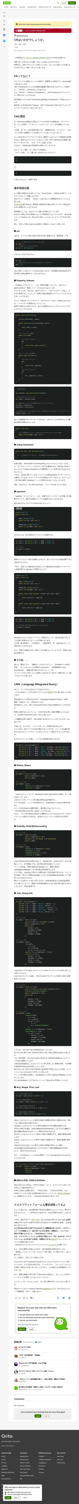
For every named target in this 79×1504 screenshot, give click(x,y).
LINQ (24, 44)
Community (18, 204)
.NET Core (35, 1220)
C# (15, 44)
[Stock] (4, 21)
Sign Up (47, 1416)
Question (22, 7)
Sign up (16, 1498)
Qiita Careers (69, 7)
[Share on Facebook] (4, 35)
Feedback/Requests (8, 1472)
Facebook (42, 1466)
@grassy (47, 1289)
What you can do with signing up (28, 1324)
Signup (72, 3)
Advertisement (6, 1479)
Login (64, 3)
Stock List (13, 7)
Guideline (4, 1466)
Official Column (45, 7)
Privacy (4, 1463)
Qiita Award (23, 1472)
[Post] (4, 29)
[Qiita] (7, 2)
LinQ (31, 689)
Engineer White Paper (27, 1475)
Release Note (24, 1456)
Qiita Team (60, 1456)
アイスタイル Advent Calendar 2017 (36, 58)
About (3, 1456)
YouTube (41, 1469)
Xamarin (53, 1239)
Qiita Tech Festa (25, 1469)
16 (4, 16)
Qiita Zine (60, 1459)
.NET (19, 44)
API (21, 1479)
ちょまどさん (53, 1245)
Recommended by (29, 1342)
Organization (57, 7)
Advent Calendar (25, 1466)
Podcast (41, 1472)
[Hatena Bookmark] (4, 41)
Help (3, 1475)
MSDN (50, 692)
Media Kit (4, 1469)
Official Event (32, 7)
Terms (3, 1459)
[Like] (4, 13)
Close (25, 1497)
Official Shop (61, 1463)
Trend (6, 7)
